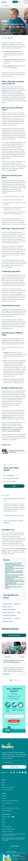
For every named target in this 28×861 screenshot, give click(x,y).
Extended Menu (15, 846)
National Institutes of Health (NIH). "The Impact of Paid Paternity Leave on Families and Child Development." (14, 581)
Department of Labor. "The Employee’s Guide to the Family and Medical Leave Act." (14, 572)
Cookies (3, 819)
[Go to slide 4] (14, 680)
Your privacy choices (6, 816)
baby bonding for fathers (14, 431)
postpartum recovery (7, 417)
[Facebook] (3, 38)
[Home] (4, 2)
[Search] (22, 1)
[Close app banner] (26, 855)
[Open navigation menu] (25, 1)
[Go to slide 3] (13, 680)
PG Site (3, 824)
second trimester (12, 170)
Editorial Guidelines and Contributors (10, 800)
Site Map (4, 821)
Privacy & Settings (6, 814)
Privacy (3, 805)
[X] (6, 38)
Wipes (3, 784)
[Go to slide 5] (15, 680)
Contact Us (4, 795)
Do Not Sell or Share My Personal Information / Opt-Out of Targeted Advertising (13, 835)
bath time (16, 429)
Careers (3, 798)
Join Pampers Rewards (7, 789)
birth (3, 158)
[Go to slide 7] (18, 680)
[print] (8, 38)
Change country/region (7, 831)
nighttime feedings (6, 427)
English (8, 829)
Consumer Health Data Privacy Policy (10, 808)
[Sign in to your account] (19, 1)
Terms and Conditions (7, 803)
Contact (4, 793)
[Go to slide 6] (16, 680)
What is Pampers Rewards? (14, 724)
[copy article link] (11, 38)
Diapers (3, 782)
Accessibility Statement (7, 810)
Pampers (4, 779)
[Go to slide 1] (10, 680)
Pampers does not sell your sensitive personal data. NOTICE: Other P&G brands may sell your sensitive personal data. (13, 839)
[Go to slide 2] (12, 680)
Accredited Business (6, 826)
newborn (4, 90)
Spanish (13, 829)
